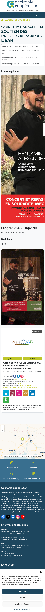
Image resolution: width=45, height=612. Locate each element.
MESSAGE (33, 359)
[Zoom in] (2, 427)
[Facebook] (14, 376)
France (19, 383)
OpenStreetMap (36, 456)
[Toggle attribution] (42, 456)
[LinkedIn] (18, 376)
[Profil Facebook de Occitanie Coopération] (3, 517)
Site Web (7, 376)
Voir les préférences (22, 604)
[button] (41, 572)
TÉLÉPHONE (13, 359)
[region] (22, 441)
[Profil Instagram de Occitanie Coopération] (18, 517)
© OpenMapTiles (18, 456)
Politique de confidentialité (21, 609)
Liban (23, 383)
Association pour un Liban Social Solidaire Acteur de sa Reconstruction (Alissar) (21, 365)
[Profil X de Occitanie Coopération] (8, 517)
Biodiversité (24, 385)
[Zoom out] (2, 430)
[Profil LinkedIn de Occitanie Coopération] (13, 517)
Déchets (19, 388)
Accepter (22, 591)
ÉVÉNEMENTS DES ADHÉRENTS (17, 20)
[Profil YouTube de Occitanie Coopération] (23, 517)
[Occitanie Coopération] (22, 6)
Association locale (21, 379)
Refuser (23, 598)
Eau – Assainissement (30, 388)
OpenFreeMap (8, 456)
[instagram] (22, 376)
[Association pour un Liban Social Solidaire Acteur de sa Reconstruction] (22, 343)
